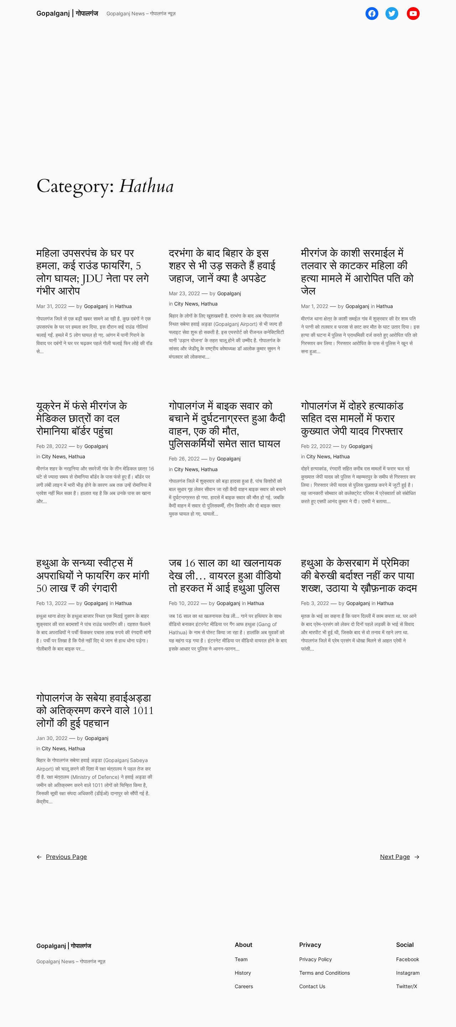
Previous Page (61, 856)
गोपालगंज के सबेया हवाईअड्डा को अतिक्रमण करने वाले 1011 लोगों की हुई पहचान (95, 711)
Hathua (123, 306)
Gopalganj (96, 306)
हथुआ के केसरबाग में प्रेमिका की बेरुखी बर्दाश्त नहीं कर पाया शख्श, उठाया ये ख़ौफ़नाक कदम (359, 576)
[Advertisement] (228, 84)
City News (186, 304)
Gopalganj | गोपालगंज (67, 13)
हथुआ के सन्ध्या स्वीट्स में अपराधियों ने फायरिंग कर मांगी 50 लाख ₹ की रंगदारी (92, 576)
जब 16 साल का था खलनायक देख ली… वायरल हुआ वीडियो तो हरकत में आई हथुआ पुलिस (225, 576)
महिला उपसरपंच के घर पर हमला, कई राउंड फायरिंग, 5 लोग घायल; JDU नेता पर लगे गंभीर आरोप (92, 272)
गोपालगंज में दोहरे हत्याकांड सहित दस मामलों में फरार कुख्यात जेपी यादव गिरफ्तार (352, 419)
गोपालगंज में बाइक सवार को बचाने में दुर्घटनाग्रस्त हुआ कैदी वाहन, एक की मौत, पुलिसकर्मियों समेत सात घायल (227, 425)
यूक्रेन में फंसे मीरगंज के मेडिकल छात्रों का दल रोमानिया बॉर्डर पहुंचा (81, 419)
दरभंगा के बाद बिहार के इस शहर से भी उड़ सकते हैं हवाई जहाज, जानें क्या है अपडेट (222, 266)
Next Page (400, 856)
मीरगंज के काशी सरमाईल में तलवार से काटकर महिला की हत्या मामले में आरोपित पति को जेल (357, 272)
